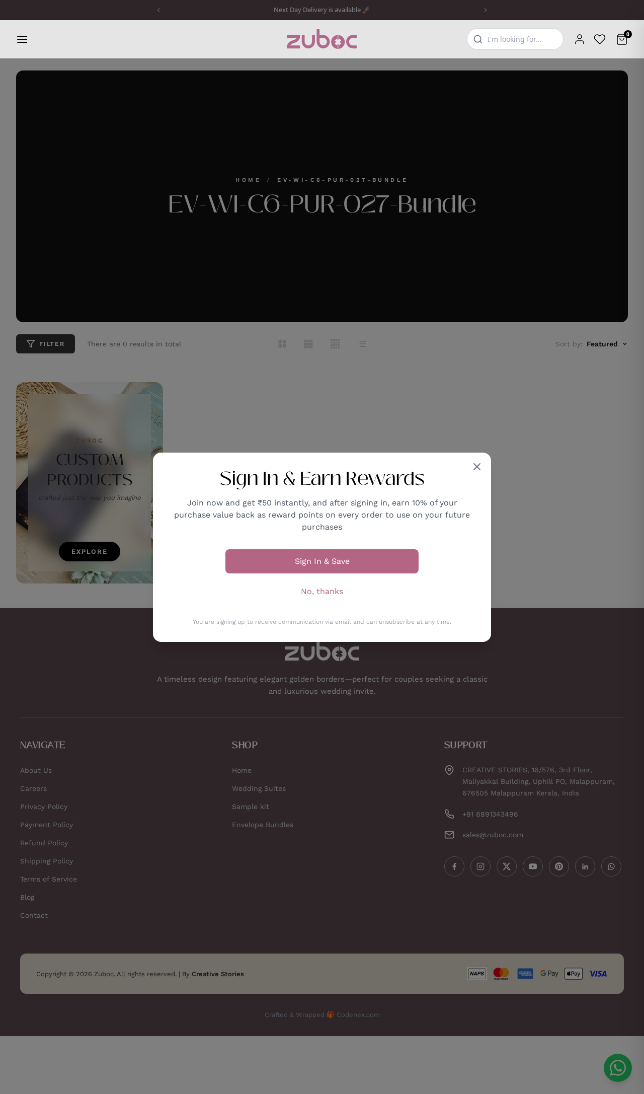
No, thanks (322, 591)
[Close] (477, 467)
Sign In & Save (322, 561)
